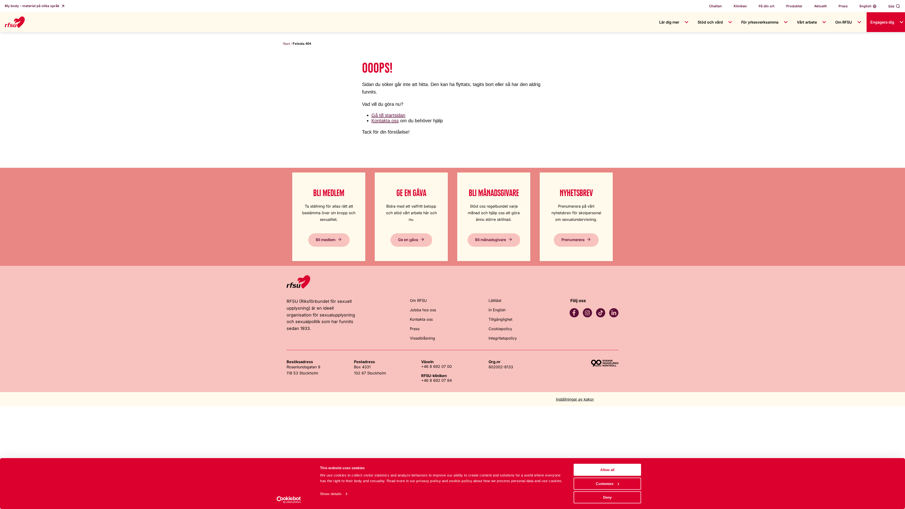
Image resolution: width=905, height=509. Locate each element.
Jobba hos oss (423, 310)
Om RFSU (843, 22)
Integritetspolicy (503, 338)
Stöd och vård (710, 22)
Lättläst (495, 300)
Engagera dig (882, 22)
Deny (607, 497)
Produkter (794, 6)
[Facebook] (574, 312)
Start (286, 43)
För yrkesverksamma (759, 22)
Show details (330, 494)
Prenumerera (572, 239)
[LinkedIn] (613, 312)
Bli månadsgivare (490, 239)
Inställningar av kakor (575, 399)
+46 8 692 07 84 (436, 380)
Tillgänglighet (500, 319)
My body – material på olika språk (32, 6)
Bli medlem (325, 239)
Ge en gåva (408, 239)
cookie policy (460, 481)
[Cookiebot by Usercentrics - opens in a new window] (288, 499)
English (866, 6)
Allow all (607, 470)
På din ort (766, 6)
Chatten (715, 6)
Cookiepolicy (500, 328)
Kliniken (740, 6)
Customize (604, 484)
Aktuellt (820, 6)
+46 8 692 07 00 (436, 366)
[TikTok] (600, 312)
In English (497, 310)
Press (843, 6)
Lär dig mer (669, 22)
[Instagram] (587, 312)
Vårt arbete (807, 22)
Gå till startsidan (388, 115)
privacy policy (428, 481)
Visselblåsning (422, 338)
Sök (891, 6)
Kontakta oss (385, 120)
